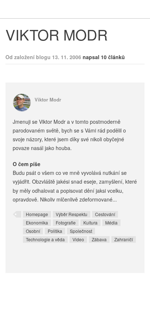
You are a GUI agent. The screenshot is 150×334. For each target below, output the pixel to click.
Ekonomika (37, 222)
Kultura (90, 222)
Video (78, 239)
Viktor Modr (48, 99)
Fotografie (66, 222)
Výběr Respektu (71, 214)
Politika (55, 231)
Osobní (33, 231)
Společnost (81, 231)
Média (111, 222)
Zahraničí (123, 239)
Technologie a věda (45, 239)
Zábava (99, 239)
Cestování (105, 214)
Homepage (37, 214)
